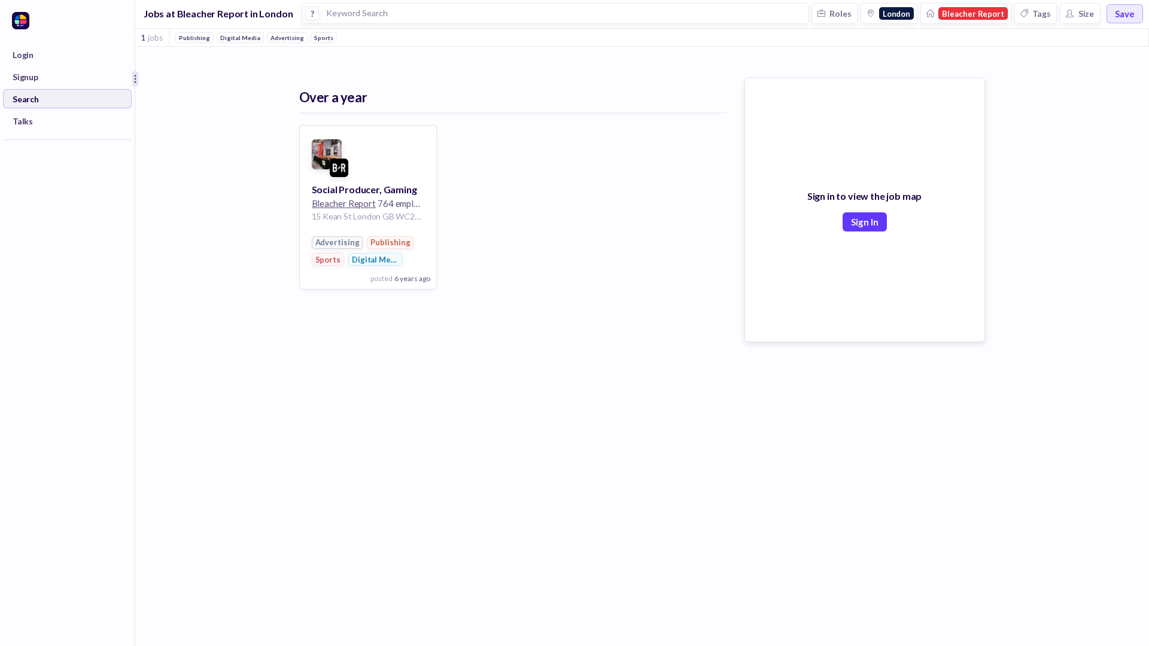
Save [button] (1125, 13)
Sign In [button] (865, 222)
